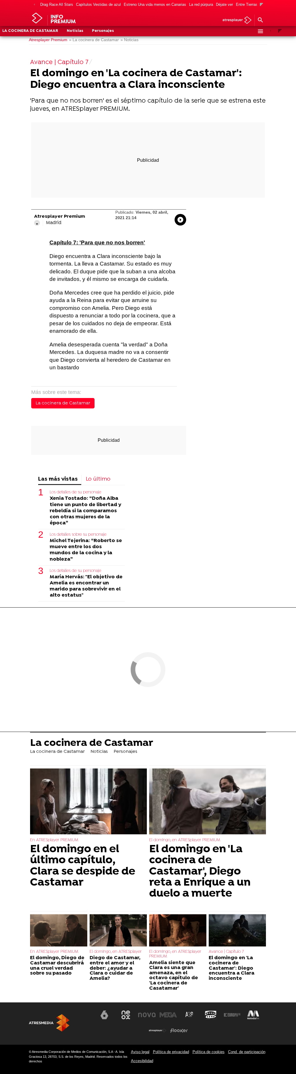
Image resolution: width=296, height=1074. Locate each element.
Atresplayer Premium (48, 40)
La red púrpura (201, 4)
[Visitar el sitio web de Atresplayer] (157, 1030)
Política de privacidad (171, 1052)
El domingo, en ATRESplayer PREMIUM (184, 840)
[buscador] (260, 20)
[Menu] (260, 31)
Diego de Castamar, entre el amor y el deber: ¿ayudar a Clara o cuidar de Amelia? (115, 968)
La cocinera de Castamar (30, 31)
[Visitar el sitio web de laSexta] (104, 1015)
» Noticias (129, 40)
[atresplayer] (234, 20)
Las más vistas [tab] (58, 479)
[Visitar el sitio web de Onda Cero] (210, 1015)
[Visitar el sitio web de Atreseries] (189, 1015)
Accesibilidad (142, 1061)
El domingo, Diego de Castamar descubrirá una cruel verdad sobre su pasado (57, 965)
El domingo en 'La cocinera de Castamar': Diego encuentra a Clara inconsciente (231, 968)
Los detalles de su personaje (75, 492)
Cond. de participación (246, 1052)
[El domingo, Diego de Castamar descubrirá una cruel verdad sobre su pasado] (58, 930)
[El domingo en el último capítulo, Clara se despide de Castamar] (88, 801)
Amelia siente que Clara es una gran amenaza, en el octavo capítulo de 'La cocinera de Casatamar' (173, 975)
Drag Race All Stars (56, 4)
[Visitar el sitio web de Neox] (125, 1015)
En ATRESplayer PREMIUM (54, 840)
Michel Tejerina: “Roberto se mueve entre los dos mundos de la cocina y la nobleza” (86, 550)
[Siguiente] (261, 5)
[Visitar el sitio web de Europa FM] (232, 1015)
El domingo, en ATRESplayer (116, 951)
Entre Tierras (247, 4)
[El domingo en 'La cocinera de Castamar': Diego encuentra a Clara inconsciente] (237, 930)
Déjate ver (224, 4)
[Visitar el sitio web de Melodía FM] (253, 1015)
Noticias (75, 31)
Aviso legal (140, 1052)
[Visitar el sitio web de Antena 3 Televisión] (83, 1017)
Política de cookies (209, 1052)
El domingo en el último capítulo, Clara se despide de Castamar (82, 866)
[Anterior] (34, 5)
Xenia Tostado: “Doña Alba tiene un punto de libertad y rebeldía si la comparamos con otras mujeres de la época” (85, 510)
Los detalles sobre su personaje (78, 534)
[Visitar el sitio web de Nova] (147, 1015)
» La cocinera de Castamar (94, 40)
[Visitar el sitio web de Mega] (168, 1015)
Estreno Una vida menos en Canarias (155, 4)
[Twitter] (37, 223)
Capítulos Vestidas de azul (98, 4)
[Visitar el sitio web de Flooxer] (179, 1030)
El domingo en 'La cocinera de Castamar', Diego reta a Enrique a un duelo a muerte (200, 871)
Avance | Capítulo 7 (226, 951)
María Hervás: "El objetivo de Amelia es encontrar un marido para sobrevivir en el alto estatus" (86, 586)
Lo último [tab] (98, 479)
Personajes (103, 31)
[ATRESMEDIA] (49, 1023)
